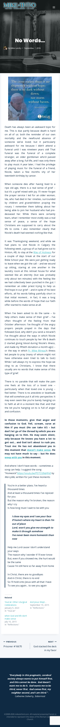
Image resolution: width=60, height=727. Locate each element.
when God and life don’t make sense (16, 617)
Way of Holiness (42, 252)
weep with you (13, 457)
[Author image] (5, 48)
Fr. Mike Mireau (37, 350)
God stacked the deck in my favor (45, 646)
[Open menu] (54, 7)
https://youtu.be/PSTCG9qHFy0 (34, 473)
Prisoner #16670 (12, 644)
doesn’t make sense (39, 450)
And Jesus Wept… (38, 602)
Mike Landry (16, 48)
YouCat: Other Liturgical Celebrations (16, 603)
